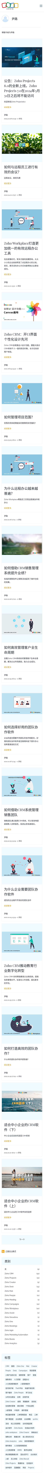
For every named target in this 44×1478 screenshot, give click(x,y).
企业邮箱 (27, 1419)
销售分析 (9, 1437)
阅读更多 (7, 107)
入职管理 (9, 1410)
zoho (20, 1441)
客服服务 (26, 1401)
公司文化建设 (10, 1397)
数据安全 (21, 1463)
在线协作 (30, 1463)
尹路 (6, 115)
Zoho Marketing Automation (16, 1335)
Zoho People (10, 1295)
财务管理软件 (29, 1441)
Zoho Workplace (12, 1308)
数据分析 (17, 1437)
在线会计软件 (29, 1428)
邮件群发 (9, 1446)
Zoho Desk (9, 1287)
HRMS (19, 1450)
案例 (12, 1366)
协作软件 (9, 1468)
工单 (36, 1415)
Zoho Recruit (24, 1459)
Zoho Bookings (11, 1326)
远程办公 (26, 1379)
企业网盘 (19, 1419)
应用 (18, 1397)
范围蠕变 (17, 1468)
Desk (15, 1370)
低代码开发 (9, 1388)
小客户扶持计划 (11, 1375)
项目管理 (33, 1370)
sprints (35, 1419)
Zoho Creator (10, 1282)
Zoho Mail (9, 1291)
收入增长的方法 (28, 1437)
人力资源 (17, 1379)
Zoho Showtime (11, 1317)
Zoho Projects (10, 1278)
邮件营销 (25, 1410)
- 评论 (19, 119)
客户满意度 (9, 1419)
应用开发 (26, 1397)
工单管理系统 (22, 1415)
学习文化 (29, 1393)
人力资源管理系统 (20, 1446)
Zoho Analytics (11, 1343)
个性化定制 (30, 1406)
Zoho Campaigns (12, 1304)
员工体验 (14, 1459)
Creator (34, 1366)
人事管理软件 (25, 1384)
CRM (7, 1366)
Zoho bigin (9, 1330)
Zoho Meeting (10, 1300)
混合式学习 (24, 1454)
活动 (7, 1424)
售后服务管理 (10, 1415)
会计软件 (9, 1428)
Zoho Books (10, 1339)
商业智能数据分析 (12, 1454)
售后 (30, 1415)
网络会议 (34, 1432)
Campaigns (23, 1370)
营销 (34, 1375)
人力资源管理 (10, 1450)
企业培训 (34, 1454)
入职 (7, 1459)
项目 (24, 1468)
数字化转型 (28, 1450)
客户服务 (9, 1393)
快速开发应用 (29, 1388)
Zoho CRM (9, 1274)
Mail (27, 1366)
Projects (31, 1468)
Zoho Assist (9, 1313)
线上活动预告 (15, 1424)
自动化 (33, 1401)
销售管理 (22, 1375)
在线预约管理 (10, 1406)
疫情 (19, 1401)
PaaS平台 (19, 1388)
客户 (29, 1375)
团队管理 (20, 1406)
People (8, 1370)
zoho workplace (11, 1432)
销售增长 (9, 1379)
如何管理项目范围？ (19, 417)
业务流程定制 (27, 1424)
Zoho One (9, 1321)
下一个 (22, 1239)
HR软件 (16, 1410)
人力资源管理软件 (12, 1384)
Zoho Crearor (24, 1432)
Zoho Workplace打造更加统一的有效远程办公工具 (21, 248)
